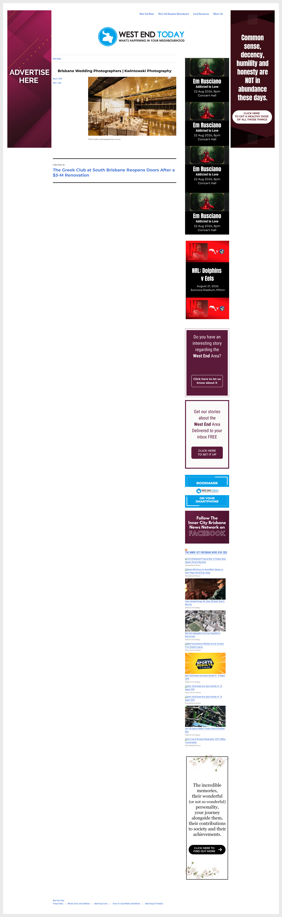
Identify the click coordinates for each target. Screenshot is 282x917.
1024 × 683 (57, 82)
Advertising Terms (101, 903)
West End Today (58, 900)
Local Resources (201, 14)
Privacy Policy (58, 903)
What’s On (218, 14)
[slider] (210, 316)
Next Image (57, 58)
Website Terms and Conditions (79, 903)
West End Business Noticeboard (173, 14)
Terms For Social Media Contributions (126, 903)
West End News (147, 14)
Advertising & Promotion (154, 903)
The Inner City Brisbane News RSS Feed (206, 552)
